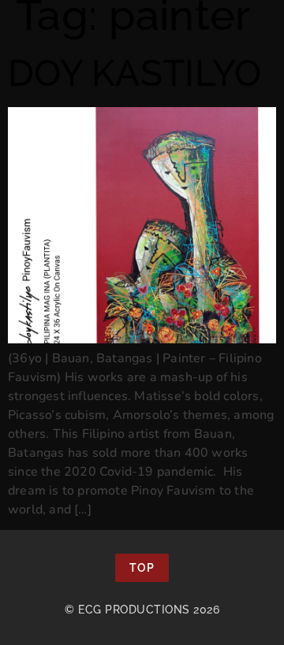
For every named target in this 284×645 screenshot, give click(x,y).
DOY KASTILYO (135, 73)
